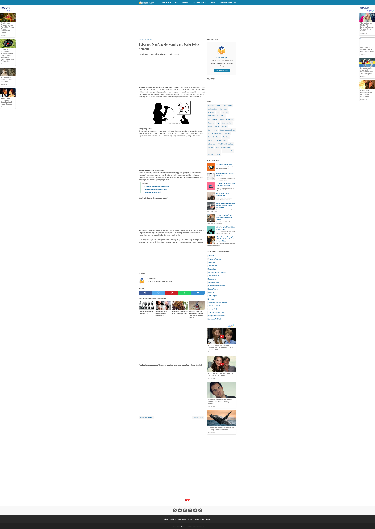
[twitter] (158, 293)
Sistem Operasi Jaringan (227, 130)
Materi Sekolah (198, 2)
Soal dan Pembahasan (215, 133)
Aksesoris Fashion (214, 259)
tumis (218, 154)
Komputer (211, 112)
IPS (225, 105)
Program (185, 2)
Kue (218, 112)
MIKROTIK (211, 116)
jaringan (210, 147)
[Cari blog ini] (235, 2)
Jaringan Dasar (213, 109)
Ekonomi (210, 105)
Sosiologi (211, 137)
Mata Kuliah (221, 116)
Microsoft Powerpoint (226, 119)
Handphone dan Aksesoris (217, 272)
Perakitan (211, 123)
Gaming (218, 105)
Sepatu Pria (212, 269)
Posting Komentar (174, 54)
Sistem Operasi (212, 130)
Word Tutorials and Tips (225, 144)
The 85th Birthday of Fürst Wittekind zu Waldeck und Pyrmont (224, 217)
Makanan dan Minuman (216, 286)
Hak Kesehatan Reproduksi (152, 192)
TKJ (175, 2)
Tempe (218, 137)
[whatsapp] (184, 293)
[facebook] (145, 293)
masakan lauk (225, 147)
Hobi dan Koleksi (214, 306)
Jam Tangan (212, 296)
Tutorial (210, 140)
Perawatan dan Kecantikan (217, 302)
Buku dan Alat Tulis (214, 319)
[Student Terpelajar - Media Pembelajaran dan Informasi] (148, 2)
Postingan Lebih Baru (146, 417)
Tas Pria (211, 292)
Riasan (210, 126)
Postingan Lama (198, 417)
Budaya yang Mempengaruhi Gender (155, 189)
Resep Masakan (225, 2)
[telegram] (198, 293)
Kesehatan (223, 109)
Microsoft (166, 2)
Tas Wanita (212, 279)
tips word (211, 154)
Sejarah (224, 126)
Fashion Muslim (213, 276)
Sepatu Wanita (213, 289)
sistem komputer (228, 151)
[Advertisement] (187, 21)
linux (217, 147)
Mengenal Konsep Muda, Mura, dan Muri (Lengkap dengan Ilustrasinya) (225, 205)
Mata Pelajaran (212, 119)
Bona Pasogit (221, 57)
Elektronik (211, 262)
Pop (218, 123)
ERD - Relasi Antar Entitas (224, 164)
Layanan (212, 2)
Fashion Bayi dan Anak (216, 312)
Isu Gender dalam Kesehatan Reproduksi (156, 186)
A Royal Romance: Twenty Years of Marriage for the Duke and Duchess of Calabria (226, 239)
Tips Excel (226, 137)
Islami (230, 105)
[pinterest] (171, 293)
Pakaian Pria (212, 266)
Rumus (217, 126)
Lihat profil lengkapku (221, 70)
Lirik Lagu (225, 112)
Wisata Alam (212, 144)
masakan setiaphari (214, 151)
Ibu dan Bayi (212, 309)
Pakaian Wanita (213, 282)
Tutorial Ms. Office (220, 140)
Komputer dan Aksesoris (216, 316)
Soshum (227, 133)
